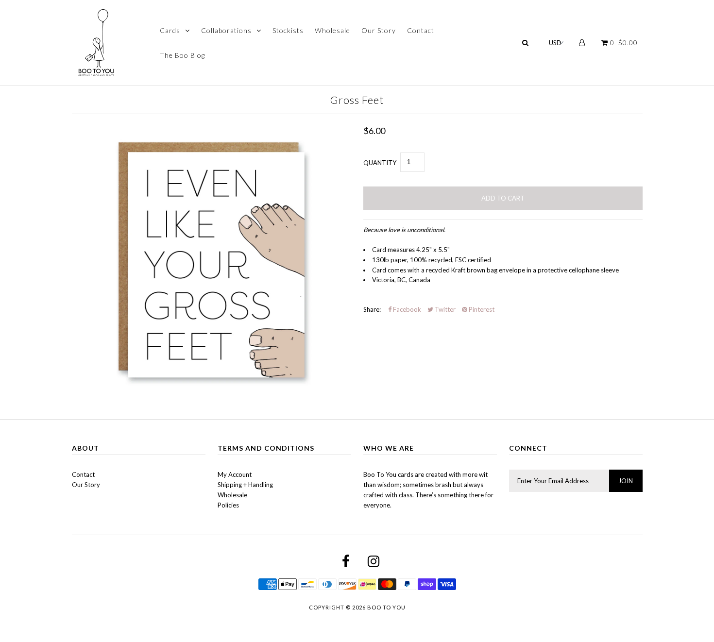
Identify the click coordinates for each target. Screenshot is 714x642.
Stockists (288, 30)
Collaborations (226, 30)
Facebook (406, 309)
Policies (228, 505)
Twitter (444, 309)
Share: (372, 309)
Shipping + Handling (245, 485)
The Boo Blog (182, 55)
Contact (420, 30)
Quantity (379, 163)
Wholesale (332, 30)
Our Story (378, 30)
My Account (235, 474)
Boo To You (386, 607)
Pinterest (480, 309)
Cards (170, 30)
